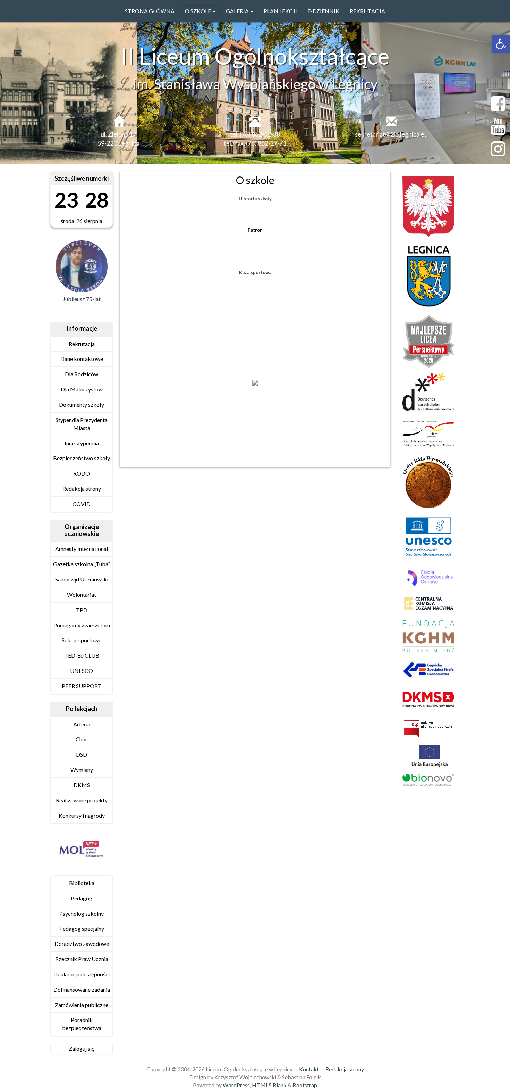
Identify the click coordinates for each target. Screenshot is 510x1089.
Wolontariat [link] (81, 594)
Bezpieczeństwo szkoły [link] (81, 458)
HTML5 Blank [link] (269, 1085)
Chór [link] (81, 739)
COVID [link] (82, 504)
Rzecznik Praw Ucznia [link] (81, 959)
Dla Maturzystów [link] (82, 389)
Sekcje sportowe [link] (81, 640)
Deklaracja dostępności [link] (81, 974)
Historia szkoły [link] (255, 198)
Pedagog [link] (81, 898)
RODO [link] (81, 473)
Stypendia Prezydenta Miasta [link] (82, 423)
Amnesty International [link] (81, 548)
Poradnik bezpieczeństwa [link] (81, 1023)
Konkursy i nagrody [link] (82, 815)
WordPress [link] (236, 1085)
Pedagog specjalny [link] (81, 928)
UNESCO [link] (81, 670)
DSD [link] (81, 754)
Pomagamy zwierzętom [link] (81, 625)
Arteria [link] (81, 724)
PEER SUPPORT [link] (82, 686)
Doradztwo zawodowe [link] (81, 943)
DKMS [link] (82, 785)
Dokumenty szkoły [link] (81, 404)
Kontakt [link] (309, 1069)
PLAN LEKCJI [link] (280, 11)
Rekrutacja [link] (367, 11)
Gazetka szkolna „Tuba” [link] (81, 564)
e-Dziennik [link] (323, 11)
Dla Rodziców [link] (81, 374)
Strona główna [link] (150, 11)
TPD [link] (81, 610)
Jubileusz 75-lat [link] (82, 299)
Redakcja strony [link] (81, 488)
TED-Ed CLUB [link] (81, 655)
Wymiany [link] (81, 769)
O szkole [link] (198, 11)
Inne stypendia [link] (82, 443)
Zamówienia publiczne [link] (81, 1004)
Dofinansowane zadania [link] (81, 989)
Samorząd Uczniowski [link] (81, 579)
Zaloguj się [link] (81, 1048)
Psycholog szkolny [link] (81, 913)
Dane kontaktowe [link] (81, 358)
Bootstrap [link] (304, 1085)
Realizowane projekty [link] (82, 800)
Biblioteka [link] (81, 883)
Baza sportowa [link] (255, 272)
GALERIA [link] (238, 11)
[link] (501, 44)
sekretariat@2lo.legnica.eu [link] (391, 134)
